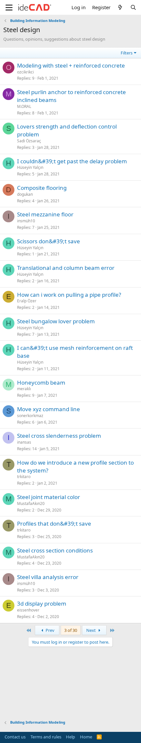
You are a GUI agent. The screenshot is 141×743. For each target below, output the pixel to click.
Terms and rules (45, 737)
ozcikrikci (25, 72)
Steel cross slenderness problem (59, 435)
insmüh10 (26, 221)
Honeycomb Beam (41, 382)
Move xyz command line (48, 409)
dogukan (25, 194)
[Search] (133, 7)
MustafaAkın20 (31, 503)
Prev (49, 630)
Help (70, 737)
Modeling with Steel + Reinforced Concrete (71, 65)
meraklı (24, 389)
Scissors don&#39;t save (48, 241)
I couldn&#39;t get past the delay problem (72, 161)
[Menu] (9, 7)
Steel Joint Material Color (48, 497)
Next (91, 630)
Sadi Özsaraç (29, 141)
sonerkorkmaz (30, 415)
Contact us (15, 737)
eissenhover (28, 610)
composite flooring (42, 187)
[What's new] (120, 7)
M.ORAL (24, 106)
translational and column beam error (65, 267)
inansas (24, 442)
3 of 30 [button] (70, 630)
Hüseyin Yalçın (30, 167)
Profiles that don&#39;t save (54, 523)
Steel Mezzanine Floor (45, 214)
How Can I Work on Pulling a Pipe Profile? (69, 294)
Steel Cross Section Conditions (55, 550)
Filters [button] (126, 53)
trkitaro (23, 476)
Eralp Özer (26, 301)
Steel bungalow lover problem (56, 321)
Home (86, 737)
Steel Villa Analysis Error (47, 577)
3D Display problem (41, 603)
